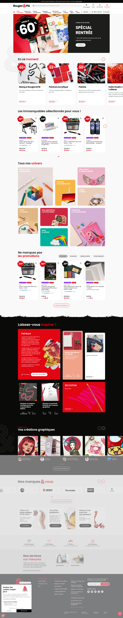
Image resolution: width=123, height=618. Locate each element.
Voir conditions (70, 1)
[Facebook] (88, 592)
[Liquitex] (73, 490)
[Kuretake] (50, 490)
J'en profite (80, 45)
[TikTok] (102, 592)
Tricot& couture (23, 211)
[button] (100, 5)
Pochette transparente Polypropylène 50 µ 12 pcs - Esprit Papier (49, 288)
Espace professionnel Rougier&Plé (77, 592)
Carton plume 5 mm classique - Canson (95, 287)
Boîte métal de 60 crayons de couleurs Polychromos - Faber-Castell (72, 288)
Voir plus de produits (61, 305)
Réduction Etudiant (59, 584)
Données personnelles (84, 613)
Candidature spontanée (77, 598)
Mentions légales (17, 612)
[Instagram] (99, 592)
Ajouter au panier (29, 149)
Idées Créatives (58, 594)
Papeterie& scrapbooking (79, 211)
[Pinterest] (95, 592)
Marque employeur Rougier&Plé (76, 603)
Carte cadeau (42, 581)
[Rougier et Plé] (19, 584)
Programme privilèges (60, 581)
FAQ (39, 586)
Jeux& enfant (45, 231)
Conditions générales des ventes (70, 613)
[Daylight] (95, 490)
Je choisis (26, 525)
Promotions (63, 256)
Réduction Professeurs (77, 589)
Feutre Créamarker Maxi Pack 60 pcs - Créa (28, 287)
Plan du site (106, 613)
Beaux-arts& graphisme (25, 170)
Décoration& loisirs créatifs (86, 170)
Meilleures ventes (85, 256)
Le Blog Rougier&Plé (59, 591)
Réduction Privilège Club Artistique (77, 581)
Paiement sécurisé (96, 613)
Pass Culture (57, 586)
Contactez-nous (42, 584)
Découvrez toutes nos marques (62, 501)
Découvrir (22, 101)
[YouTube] (92, 592)
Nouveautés (73, 256)
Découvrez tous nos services (31, 570)
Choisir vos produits (51, 297)
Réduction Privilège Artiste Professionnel (77, 585)
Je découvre (85, 525)
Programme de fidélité (60, 589)
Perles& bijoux (82, 191)
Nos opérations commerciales (48, 211)
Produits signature (99, 256)
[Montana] (28, 490)
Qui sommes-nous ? (76, 600)
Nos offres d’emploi (77, 607)
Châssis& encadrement (63, 183)
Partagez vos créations (61, 468)
